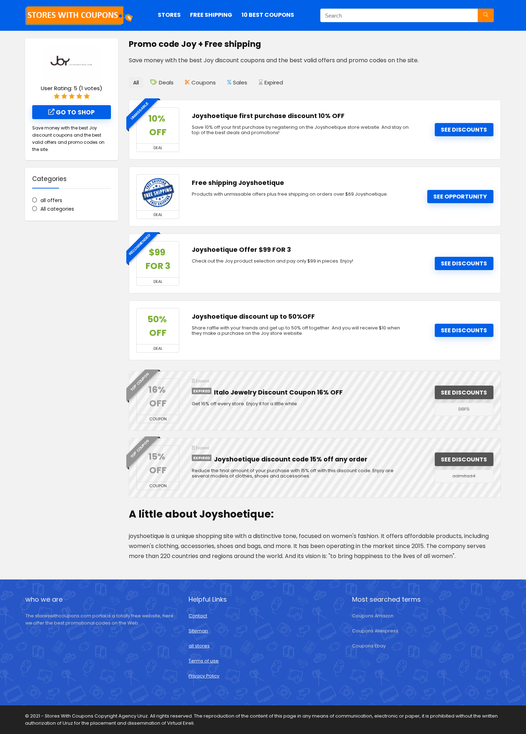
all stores (199, 646)
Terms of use (204, 661)
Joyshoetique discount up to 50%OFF (253, 316)
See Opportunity (460, 196)
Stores (169, 15)
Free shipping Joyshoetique (238, 182)
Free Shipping (211, 15)
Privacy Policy (204, 676)
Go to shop (74, 112)
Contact (198, 616)
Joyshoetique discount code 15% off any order (290, 459)
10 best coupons (268, 15)
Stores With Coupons (69, 716)
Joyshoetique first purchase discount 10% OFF (268, 116)
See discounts (464, 130)
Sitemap (198, 631)
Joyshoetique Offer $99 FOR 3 (241, 249)
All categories (57, 208)
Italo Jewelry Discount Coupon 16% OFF (278, 392)
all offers (51, 200)
